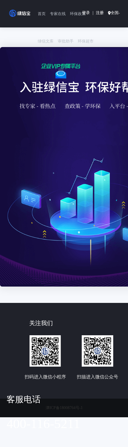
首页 (42, 13)
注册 (100, 12)
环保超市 (86, 41)
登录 (86, 12)
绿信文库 (45, 41)
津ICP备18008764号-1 (64, 408)
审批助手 (66, 41)
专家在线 (58, 13)
